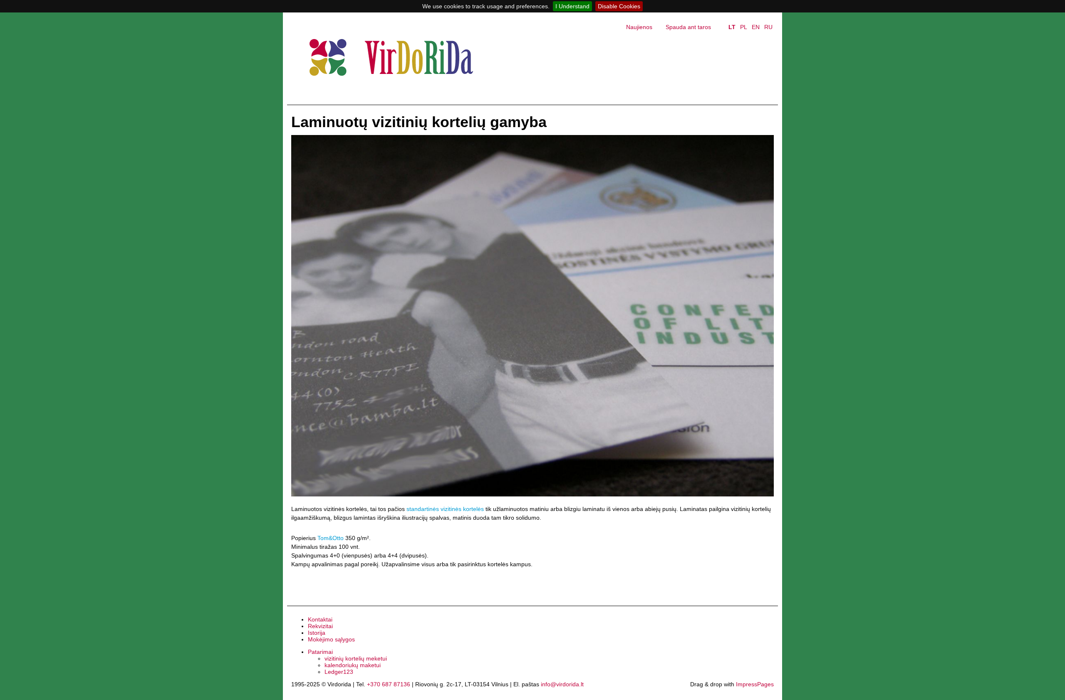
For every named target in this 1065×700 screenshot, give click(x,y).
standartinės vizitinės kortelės (445, 509)
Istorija (316, 632)
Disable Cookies (619, 6)
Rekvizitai (320, 626)
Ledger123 (338, 671)
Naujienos (639, 27)
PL (743, 27)
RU (768, 27)
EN (756, 27)
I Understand (572, 6)
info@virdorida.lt (562, 684)
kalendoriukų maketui (352, 665)
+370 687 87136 (388, 684)
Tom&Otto (330, 538)
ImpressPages (755, 684)
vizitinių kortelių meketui (355, 658)
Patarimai (320, 651)
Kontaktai (320, 619)
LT (732, 27)
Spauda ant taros (688, 27)
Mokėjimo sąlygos (331, 639)
